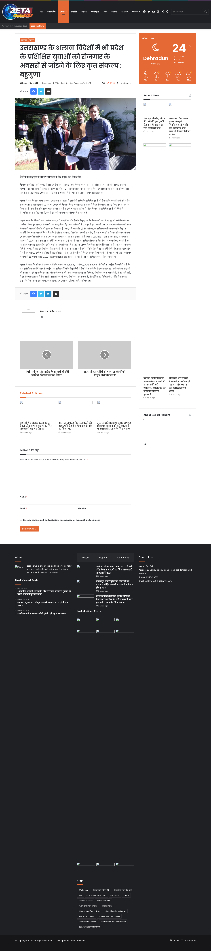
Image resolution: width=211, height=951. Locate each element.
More (135, 11)
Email (23, 508)
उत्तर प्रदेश (51, 11)
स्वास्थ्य (114, 11)
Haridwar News (103, 900)
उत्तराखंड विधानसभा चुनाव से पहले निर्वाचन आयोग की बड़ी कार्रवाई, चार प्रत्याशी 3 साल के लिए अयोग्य (114, 425)
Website (82, 508)
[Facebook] (33, 91)
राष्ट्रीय (84, 11)
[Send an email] (37, 83)
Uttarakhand (106, 906)
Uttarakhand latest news (115, 911)
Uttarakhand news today (109, 916)
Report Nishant (29, 83)
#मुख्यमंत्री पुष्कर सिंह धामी (123, 890)
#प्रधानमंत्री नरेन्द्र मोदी (101, 890)
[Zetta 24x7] (17, 12)
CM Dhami (115, 895)
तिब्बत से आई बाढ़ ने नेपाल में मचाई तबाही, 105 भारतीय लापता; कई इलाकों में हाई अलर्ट (179, 385)
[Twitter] (41, 91)
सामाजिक (124, 11)
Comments (123, 557)
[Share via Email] (48, 91)
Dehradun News (86, 900)
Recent (85, 557)
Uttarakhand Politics (87, 921)
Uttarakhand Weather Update (113, 921)
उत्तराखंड (63, 11)
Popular (103, 557)
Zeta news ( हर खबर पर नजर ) (90, 927)
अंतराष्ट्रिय (95, 11)
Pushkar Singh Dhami (88, 906)
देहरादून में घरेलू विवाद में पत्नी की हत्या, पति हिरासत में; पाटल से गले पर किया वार (75, 425)
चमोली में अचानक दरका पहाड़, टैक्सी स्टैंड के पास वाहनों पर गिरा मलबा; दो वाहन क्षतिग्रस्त (36, 425)
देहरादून (31, 40)
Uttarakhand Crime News (89, 911)
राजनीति (74, 11)
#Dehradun (83, 890)
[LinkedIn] (48, 294)
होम (41, 11)
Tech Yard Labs (77, 940)
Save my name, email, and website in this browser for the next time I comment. (61, 520)
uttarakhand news (86, 916)
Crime (126, 895)
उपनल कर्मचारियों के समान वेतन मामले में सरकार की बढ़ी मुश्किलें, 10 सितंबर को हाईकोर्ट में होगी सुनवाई (154, 386)
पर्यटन (105, 11)
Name (23, 497)
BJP (80, 895)
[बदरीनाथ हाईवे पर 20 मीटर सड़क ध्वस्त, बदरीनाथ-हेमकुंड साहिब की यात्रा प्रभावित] (125, 635)
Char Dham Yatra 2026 (96, 895)
